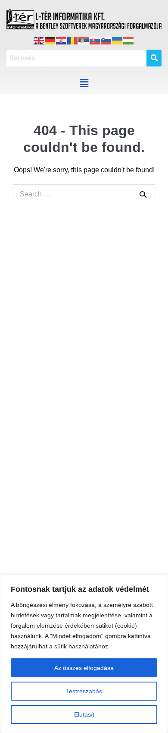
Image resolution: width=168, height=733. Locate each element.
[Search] (143, 194)
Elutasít (84, 714)
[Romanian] (72, 39)
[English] (39, 39)
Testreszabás (84, 691)
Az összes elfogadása (84, 667)
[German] (50, 39)
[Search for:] (84, 194)
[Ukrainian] (117, 39)
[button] (84, 83)
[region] (84, 654)
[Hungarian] (128, 39)
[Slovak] (95, 39)
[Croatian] (61, 39)
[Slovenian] (106, 39)
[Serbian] (84, 39)
